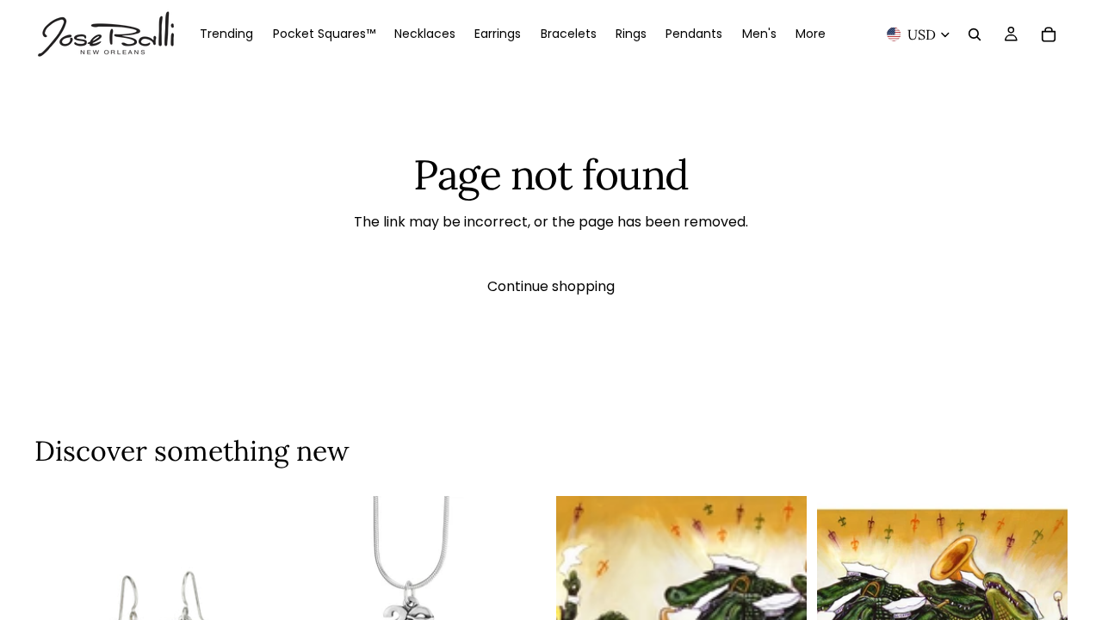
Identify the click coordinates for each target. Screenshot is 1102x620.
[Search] (975, 34)
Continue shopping (551, 286)
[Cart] (1049, 34)
